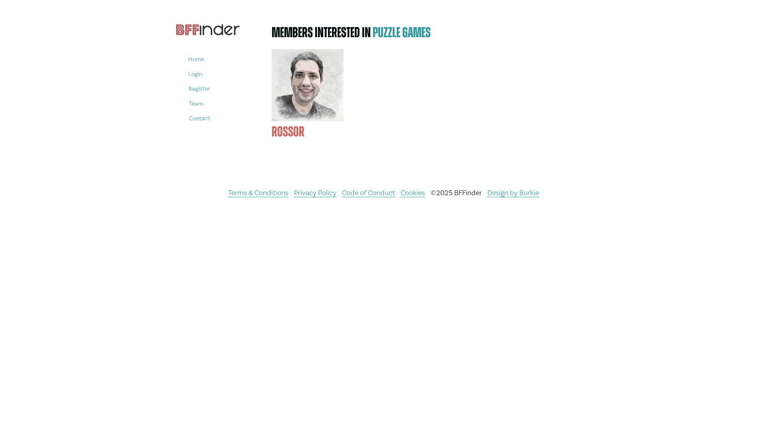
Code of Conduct (368, 192)
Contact (200, 118)
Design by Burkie (513, 192)
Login (195, 74)
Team (196, 103)
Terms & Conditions (258, 192)
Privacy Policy (315, 192)
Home (196, 59)
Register (199, 88)
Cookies (413, 192)
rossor (288, 131)
